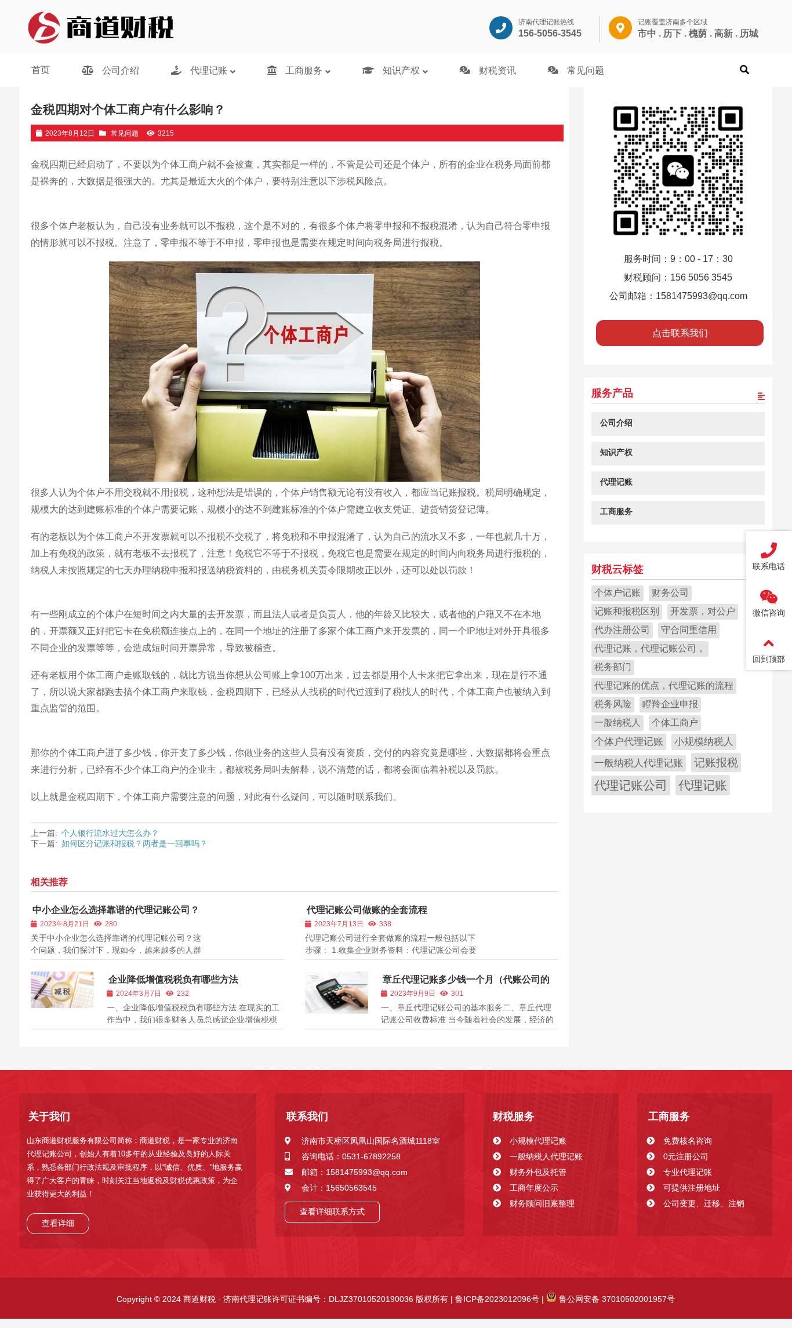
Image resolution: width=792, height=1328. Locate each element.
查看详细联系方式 (332, 1211)
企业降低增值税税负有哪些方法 (173, 979)
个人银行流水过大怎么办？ (110, 833)
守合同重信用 (689, 629)
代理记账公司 (630, 784)
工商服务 (669, 1116)
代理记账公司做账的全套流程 (367, 910)
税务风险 (612, 703)
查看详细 (58, 1223)
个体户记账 (617, 592)
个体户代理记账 (628, 741)
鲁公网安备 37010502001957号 (616, 1299)
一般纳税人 (617, 722)
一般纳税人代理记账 (638, 762)
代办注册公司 (622, 629)
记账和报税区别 (626, 611)
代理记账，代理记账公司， (650, 648)
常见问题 (125, 133)
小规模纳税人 (703, 741)
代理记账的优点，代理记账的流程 (663, 685)
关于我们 (49, 1116)
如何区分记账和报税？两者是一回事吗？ (134, 843)
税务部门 (612, 666)
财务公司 (670, 592)
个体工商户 (675, 722)
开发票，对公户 (702, 611)
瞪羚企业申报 (670, 703)
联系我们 (307, 1116)
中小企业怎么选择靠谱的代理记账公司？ (115, 910)
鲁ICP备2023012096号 (496, 1299)
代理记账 (702, 785)
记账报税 (716, 761)
